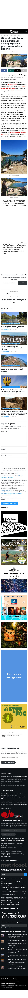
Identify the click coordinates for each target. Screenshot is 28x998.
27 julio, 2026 (13, 416)
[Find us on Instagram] (3, 979)
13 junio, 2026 (15, 51)
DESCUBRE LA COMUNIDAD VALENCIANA (12, 35)
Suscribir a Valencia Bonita (8, 762)
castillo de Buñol (12, 84)
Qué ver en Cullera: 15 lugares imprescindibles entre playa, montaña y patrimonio (12, 348)
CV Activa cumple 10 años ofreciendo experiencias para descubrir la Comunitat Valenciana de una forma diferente (13, 391)
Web (2, 462)
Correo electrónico (6, 456)
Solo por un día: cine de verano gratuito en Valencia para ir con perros (17, 955)
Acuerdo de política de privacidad (9, 473)
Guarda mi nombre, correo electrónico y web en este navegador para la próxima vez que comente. (14, 469)
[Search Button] (26, 31)
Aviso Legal (10, 477)
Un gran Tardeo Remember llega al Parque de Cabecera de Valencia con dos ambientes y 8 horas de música (17, 936)
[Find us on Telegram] (7, 979)
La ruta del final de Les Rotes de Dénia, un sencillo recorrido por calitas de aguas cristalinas (12, 369)
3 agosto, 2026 (13, 373)
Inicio (2, 35)
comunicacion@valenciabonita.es (19, 804)
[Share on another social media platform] (24, 70)
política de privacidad (5, 856)
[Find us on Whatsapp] (9, 979)
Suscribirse (22, 283)
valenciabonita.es (12, 985)
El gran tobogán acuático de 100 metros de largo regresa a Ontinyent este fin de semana (17, 968)
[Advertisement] (14, 15)
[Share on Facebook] (4, 70)
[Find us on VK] (13, 979)
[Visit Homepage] (14, 31)
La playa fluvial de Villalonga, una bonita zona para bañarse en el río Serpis (12, 327)
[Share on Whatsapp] (11, 70)
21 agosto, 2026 (13, 329)
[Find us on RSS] (16, 979)
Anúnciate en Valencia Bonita (7, 982)
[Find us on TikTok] (11, 979)
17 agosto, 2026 (13, 351)
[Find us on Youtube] (5, 979)
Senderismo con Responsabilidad (8, 983)
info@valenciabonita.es (6, 490)
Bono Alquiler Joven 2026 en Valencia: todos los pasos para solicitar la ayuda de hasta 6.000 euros (13, 903)
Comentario (4, 431)
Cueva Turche (15, 90)
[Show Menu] (1, 31)
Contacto (16, 982)
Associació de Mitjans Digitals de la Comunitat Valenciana (14, 777)
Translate (11, 928)
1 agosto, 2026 (13, 394)
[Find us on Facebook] (1, 979)
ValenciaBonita (6, 51)
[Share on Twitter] (17, 70)
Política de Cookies (9, 987)
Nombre (3, 449)
